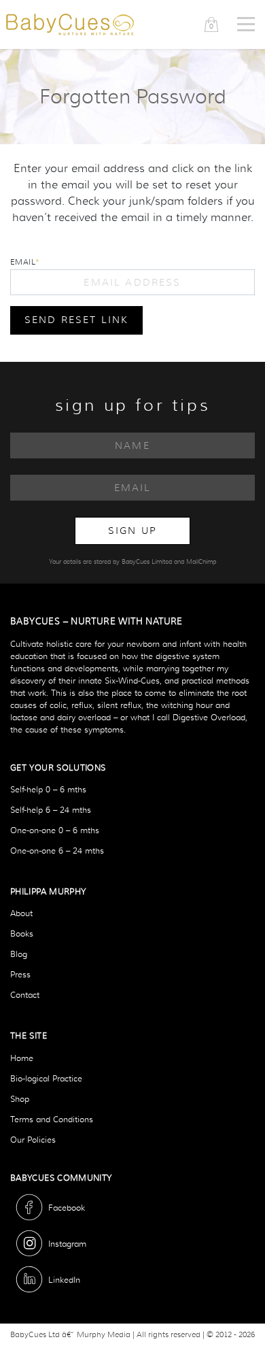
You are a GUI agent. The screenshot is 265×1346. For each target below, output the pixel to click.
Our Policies (33, 1139)
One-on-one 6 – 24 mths (57, 850)
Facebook (66, 1207)
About (21, 913)
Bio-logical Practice (46, 1078)
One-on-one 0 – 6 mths (54, 830)
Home (21, 1058)
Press (20, 974)
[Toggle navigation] (246, 24)
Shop (19, 1099)
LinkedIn (64, 1280)
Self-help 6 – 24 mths (50, 810)
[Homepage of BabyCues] (70, 24)
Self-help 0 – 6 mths (48, 789)
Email (22, 262)
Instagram (67, 1244)
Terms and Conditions (51, 1119)
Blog (18, 954)
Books (21, 933)
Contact (24, 995)
